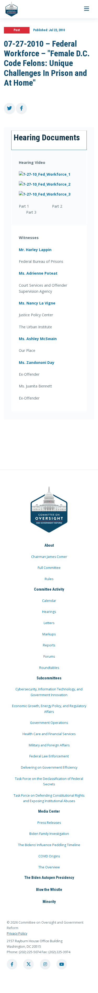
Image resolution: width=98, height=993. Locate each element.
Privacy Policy (17, 933)
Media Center (49, 811)
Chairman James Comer (49, 556)
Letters (49, 623)
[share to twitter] (9, 108)
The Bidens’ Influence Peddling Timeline (49, 845)
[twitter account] (28, 964)
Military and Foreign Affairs (49, 745)
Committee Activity (49, 589)
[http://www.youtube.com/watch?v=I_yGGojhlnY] (49, 174)
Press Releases (49, 822)
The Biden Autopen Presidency (49, 877)
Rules (49, 579)
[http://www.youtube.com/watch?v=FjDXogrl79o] (49, 184)
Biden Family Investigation (49, 833)
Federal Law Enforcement (49, 756)
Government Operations (49, 722)
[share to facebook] (21, 108)
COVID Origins (49, 856)
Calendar (49, 600)
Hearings (49, 611)
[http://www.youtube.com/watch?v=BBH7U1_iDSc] (49, 194)
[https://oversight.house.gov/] (9, 9)
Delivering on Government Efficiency (49, 767)
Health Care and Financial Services (49, 734)
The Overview (49, 867)
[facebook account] (12, 964)
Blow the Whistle (49, 889)
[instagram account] (45, 964)
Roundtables (49, 667)
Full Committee (49, 567)
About (49, 545)
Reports (49, 645)
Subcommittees (49, 678)
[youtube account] (61, 964)
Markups (49, 634)
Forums (49, 656)
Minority (49, 902)
